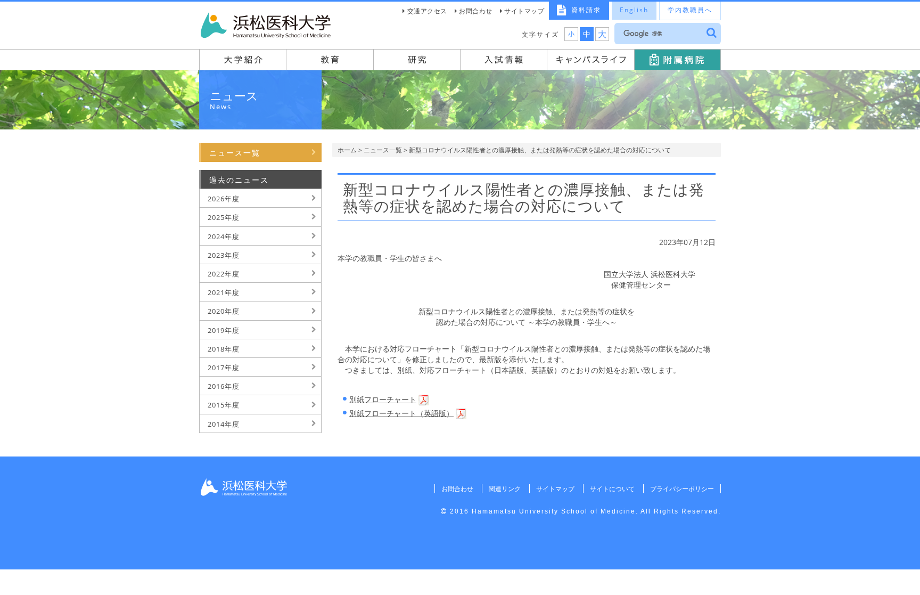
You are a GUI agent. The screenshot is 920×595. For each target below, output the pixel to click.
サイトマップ (524, 10)
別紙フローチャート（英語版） (401, 413)
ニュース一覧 (383, 149)
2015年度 (224, 405)
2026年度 (224, 198)
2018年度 (224, 349)
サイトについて (612, 488)
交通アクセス (427, 10)
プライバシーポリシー (682, 488)
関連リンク (505, 488)
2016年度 (224, 386)
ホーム (347, 149)
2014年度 (224, 424)
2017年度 (224, 367)
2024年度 (224, 236)
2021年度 (224, 292)
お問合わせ (475, 10)
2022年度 (224, 274)
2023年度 (224, 255)
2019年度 (224, 330)
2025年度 (224, 217)
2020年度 (224, 311)
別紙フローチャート (382, 399)
